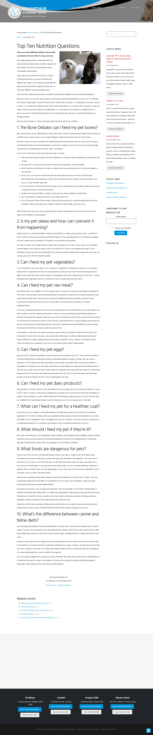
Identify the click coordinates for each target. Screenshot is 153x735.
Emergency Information (115, 183)
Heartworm (112, 136)
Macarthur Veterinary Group (27, 11)
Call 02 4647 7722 (122, 712)
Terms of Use (81, 729)
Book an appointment (29, 709)
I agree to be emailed (123, 228)
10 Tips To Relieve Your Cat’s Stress (34, 610)
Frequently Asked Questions (116, 188)
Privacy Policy (94, 729)
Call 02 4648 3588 (91, 712)
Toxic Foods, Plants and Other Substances (37, 617)
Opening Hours (111, 192)
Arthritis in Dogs (27, 606)
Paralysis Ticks (114, 101)
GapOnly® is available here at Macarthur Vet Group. (119, 59)
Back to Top (51, 585)
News (19, 37)
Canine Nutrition (27, 614)
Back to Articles (65, 585)
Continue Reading (116, 94)
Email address (121, 216)
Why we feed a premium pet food (34, 603)
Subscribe (121, 233)
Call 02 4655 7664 (60, 712)
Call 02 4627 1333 (30, 715)
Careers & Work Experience (116, 197)
